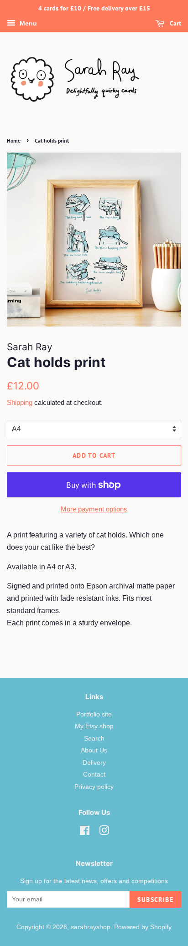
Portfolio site (94, 714)
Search (94, 738)
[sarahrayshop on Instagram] (104, 832)
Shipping (19, 402)
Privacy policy (94, 786)
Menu (27, 23)
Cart (174, 23)
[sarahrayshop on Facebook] (84, 832)
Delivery (94, 762)
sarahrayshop (90, 927)
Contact (94, 774)
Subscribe (155, 899)
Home (14, 140)
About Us (94, 750)
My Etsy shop (94, 726)
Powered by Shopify (143, 927)
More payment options (94, 509)
